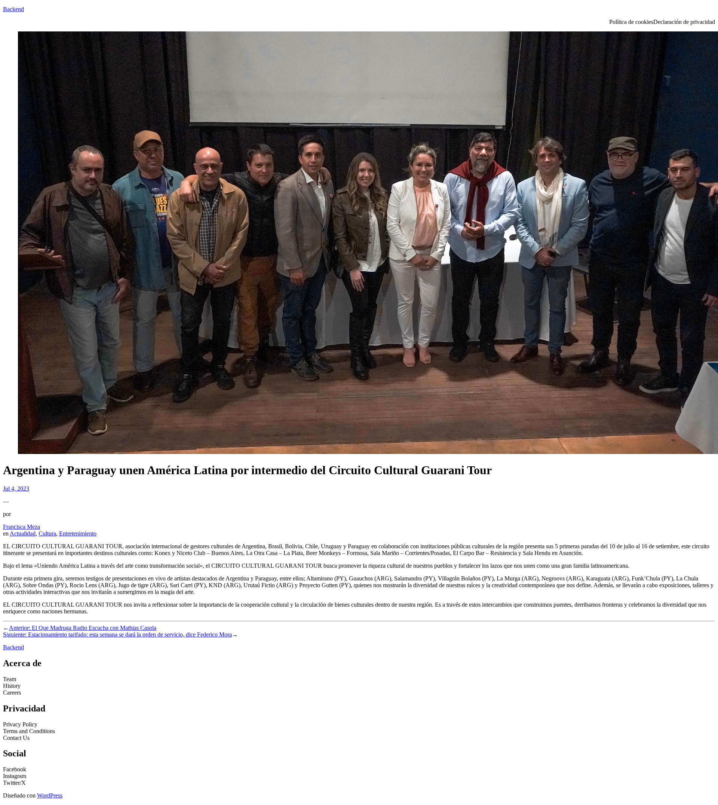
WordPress (49, 795)
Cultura (47, 533)
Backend (13, 9)
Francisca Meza (21, 527)
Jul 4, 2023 (16, 488)
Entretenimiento (77, 533)
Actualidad (23, 533)
